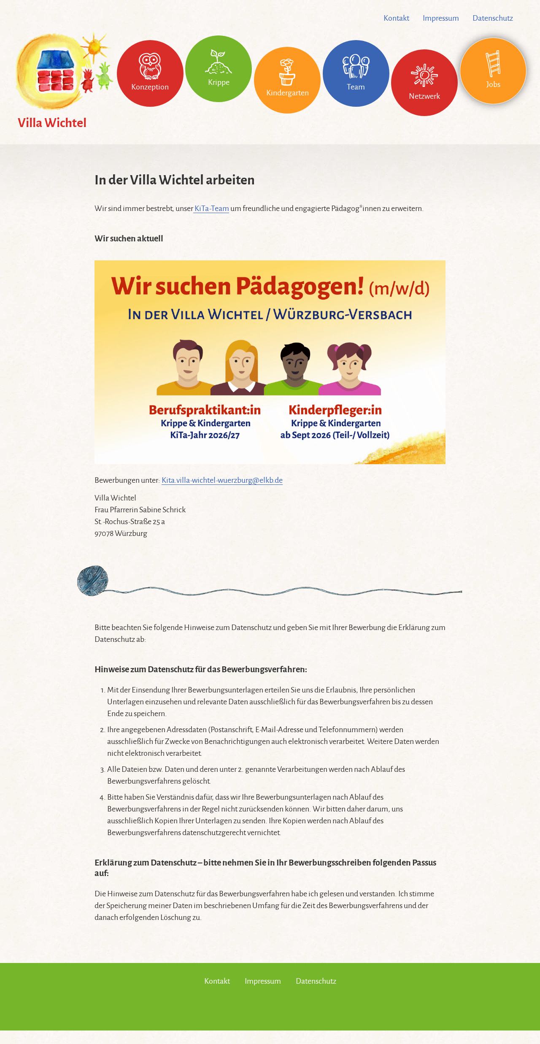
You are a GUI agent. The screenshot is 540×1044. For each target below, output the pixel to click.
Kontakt (396, 18)
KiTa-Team (211, 208)
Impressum (441, 18)
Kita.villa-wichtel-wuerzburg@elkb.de (222, 480)
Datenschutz (492, 18)
